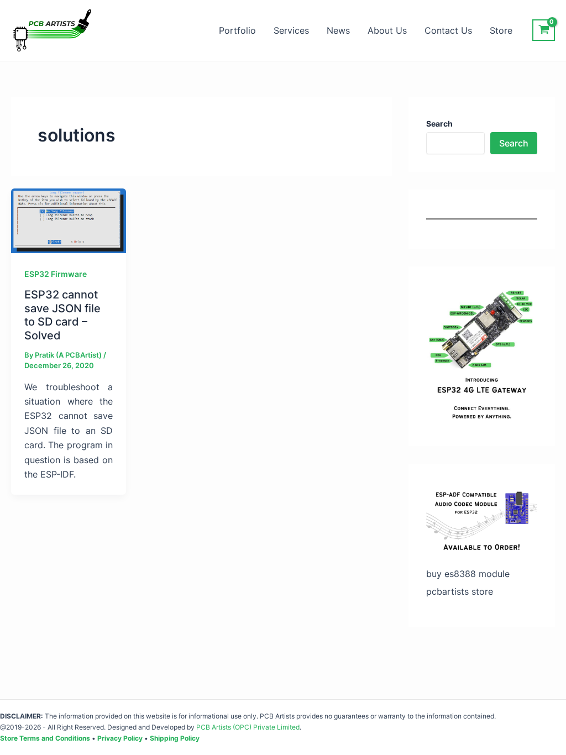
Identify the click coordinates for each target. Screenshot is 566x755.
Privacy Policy (120, 738)
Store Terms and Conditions (45, 738)
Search (513, 143)
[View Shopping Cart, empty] (543, 30)
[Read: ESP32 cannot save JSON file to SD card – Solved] (68, 220)
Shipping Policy (175, 738)
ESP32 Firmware (55, 274)
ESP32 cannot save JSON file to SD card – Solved (62, 315)
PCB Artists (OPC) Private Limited (248, 727)
